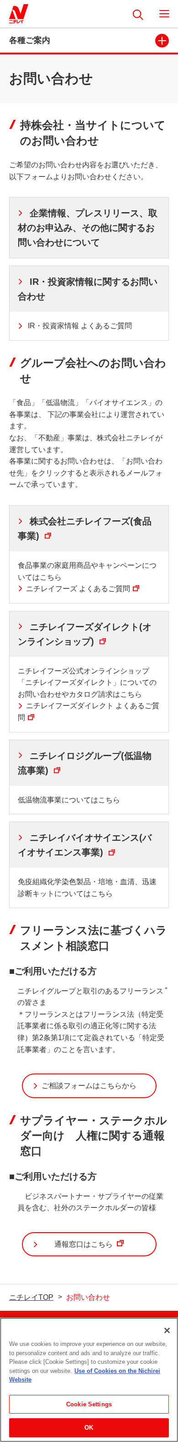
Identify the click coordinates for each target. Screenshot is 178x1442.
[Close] (167, 1330)
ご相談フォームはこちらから (89, 1086)
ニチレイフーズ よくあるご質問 (78, 589)
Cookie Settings (89, 1404)
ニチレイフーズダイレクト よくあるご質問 (88, 711)
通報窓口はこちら (94, 1248)
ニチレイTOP (31, 1297)
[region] (89, 1380)
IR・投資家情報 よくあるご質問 (79, 326)
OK (88, 1427)
